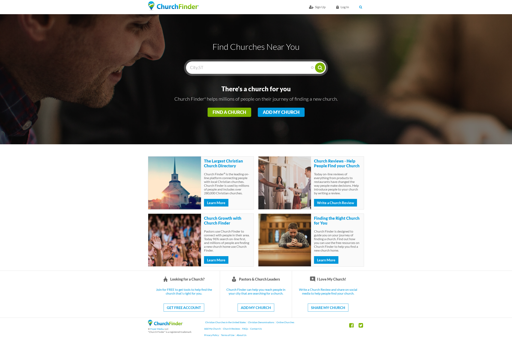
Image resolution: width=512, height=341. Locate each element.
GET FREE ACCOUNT (184, 307)
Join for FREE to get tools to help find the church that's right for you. (184, 291)
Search (361, 7)
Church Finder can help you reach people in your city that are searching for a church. (255, 291)
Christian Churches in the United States (225, 322)
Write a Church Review (335, 203)
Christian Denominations (261, 322)
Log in (345, 7)
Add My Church (281, 112)
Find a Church (229, 112)
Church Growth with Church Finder (222, 220)
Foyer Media (157, 328)
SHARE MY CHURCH (328, 307)
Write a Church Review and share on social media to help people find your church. (328, 291)
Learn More (216, 203)
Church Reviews (231, 328)
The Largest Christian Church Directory (223, 163)
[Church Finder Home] (165, 325)
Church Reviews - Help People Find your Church (337, 163)
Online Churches (285, 322)
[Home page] (173, 6)
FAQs (245, 328)
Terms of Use (227, 335)
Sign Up (320, 7)
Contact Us (256, 328)
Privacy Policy (211, 335)
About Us (241, 335)
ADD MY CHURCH (256, 307)
